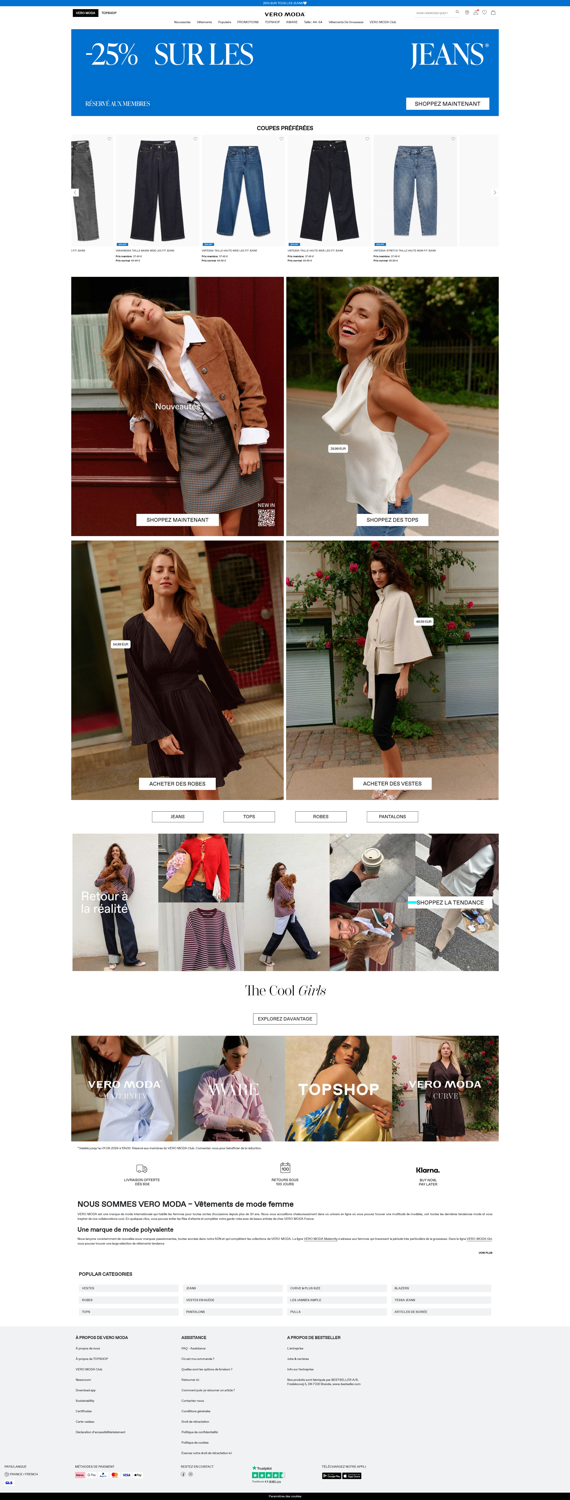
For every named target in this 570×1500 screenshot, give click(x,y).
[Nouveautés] (177, 406)
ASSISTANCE (193, 1337)
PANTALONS (195, 1312)
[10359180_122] (392, 605)
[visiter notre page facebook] (183, 1475)
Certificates (84, 1411)
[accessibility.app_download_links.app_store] (352, 1478)
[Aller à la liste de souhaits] (484, 13)
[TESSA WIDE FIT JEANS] (285, 902)
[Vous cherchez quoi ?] (457, 11)
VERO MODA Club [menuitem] (383, 22)
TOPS (86, 1312)
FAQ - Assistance (193, 1348)
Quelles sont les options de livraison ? (206, 1369)
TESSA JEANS (405, 1300)
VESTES (88, 1288)
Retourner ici (190, 1380)
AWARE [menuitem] (292, 22)
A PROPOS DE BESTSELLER (313, 1337)
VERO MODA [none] (85, 13)
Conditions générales (195, 1411)
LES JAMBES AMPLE (305, 1300)
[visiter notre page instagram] (190, 1475)
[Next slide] (495, 193)
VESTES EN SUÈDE (200, 1300)
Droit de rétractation (195, 1421)
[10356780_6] (392, 341)
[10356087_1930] (177, 605)
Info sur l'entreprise (300, 1369)
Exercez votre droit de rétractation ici (206, 1453)
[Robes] (177, 735)
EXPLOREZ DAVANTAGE (285, 1019)
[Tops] (392, 471)
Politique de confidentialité (199, 1432)
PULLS (295, 1312)
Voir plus (486, 1252)
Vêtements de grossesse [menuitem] (346, 22)
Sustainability (85, 1400)
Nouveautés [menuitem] (182, 22)
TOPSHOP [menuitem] (272, 22)
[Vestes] (392, 735)
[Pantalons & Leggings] (392, 816)
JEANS (191, 1288)
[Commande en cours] (493, 13)
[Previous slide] (75, 193)
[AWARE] (231, 1087)
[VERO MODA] (285, 15)
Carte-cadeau (85, 1421)
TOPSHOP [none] (109, 13)
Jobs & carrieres (298, 1359)
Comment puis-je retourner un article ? (208, 1390)
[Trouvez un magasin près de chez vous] (467, 13)
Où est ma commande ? (197, 1359)
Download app (86, 1390)
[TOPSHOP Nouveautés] (338, 1087)
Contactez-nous (192, 1400)
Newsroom (83, 1380)
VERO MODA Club (89, 1369)
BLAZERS (402, 1288)
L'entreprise (295, 1348)
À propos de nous (88, 1348)
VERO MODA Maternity (321, 1239)
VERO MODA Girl (479, 1239)
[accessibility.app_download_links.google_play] (332, 1478)
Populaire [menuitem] (224, 22)
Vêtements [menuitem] (204, 22)
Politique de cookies (195, 1442)
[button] (113, 190)
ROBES (87, 1300)
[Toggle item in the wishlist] (151, 139)
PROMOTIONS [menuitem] (248, 22)
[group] (113, 201)
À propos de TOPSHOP (92, 1359)
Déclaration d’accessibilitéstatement (100, 1432)
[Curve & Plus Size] (445, 1087)
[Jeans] (285, 72)
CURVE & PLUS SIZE (305, 1288)
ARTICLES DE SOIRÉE (411, 1312)
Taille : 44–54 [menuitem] (313, 22)
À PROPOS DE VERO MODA (102, 1337)
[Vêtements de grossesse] (124, 1087)
